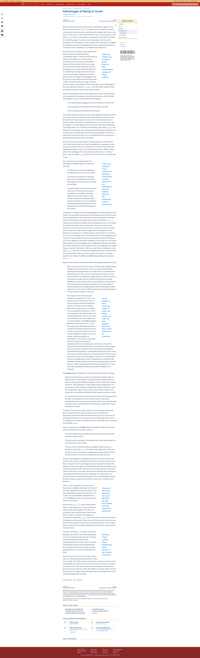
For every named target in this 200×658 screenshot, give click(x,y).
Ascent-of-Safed (88, 655)
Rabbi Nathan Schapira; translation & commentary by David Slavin (78, 16)
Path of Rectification (75, 628)
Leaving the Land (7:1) (98, 609)
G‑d (104, 35)
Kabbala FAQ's (94, 651)
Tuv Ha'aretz (86, 8)
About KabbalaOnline (81, 651)
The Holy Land (77, 8)
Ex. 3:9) (90, 323)
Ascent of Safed (116, 651)
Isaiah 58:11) (83, 154)
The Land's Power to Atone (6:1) (74, 611)
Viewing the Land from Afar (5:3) (74, 609)
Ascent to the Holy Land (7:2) (100, 611)
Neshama (68, 69)
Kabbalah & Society (59, 4)
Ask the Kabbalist (5, 1)
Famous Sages (19, 1)
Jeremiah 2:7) (84, 517)
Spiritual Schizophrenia (103, 628)
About (175, 1)
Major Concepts (67, 8)
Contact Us (115, 652)
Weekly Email (94, 649)
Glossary (12, 1)
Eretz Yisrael (87, 77)
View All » (95, 613)
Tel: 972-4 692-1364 (115, 655)
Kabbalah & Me (49, 4)
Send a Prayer (193, 1)
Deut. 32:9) (70, 37)
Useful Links (105, 652)
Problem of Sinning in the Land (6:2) (75, 613)
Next (108, 20)
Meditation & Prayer (70, 4)
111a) (75, 423)
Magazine (104, 649)
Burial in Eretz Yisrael (102, 622)
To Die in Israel (73, 622)
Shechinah (93, 213)
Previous (69, 20)
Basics (42, 4)
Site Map (79, 652)
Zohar (108, 127)
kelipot (86, 45)
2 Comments (72, 632)
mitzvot (85, 103)
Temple (84, 243)
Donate (187, 1)
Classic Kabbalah (81, 4)
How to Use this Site (81, 649)
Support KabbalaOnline (118, 649)
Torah (73, 182)
